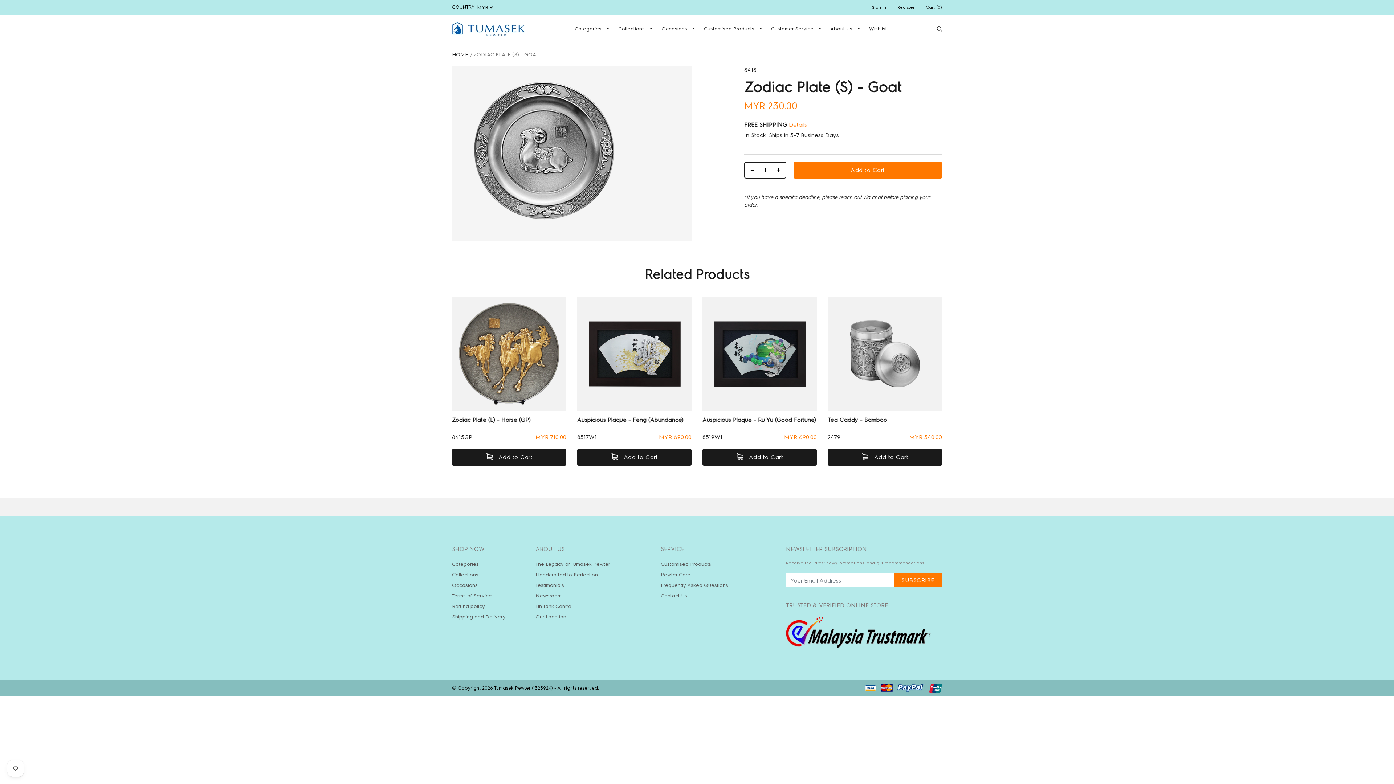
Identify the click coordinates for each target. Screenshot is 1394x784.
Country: (464, 7)
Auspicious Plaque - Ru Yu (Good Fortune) (759, 419)
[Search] (939, 29)
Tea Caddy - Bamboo (857, 419)
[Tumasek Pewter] (488, 29)
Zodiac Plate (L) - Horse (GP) (491, 419)
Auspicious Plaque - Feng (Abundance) (630, 419)
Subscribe (917, 580)
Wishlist (878, 29)
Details (798, 124)
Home (460, 55)
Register (905, 7)
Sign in (879, 7)
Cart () (934, 7)
